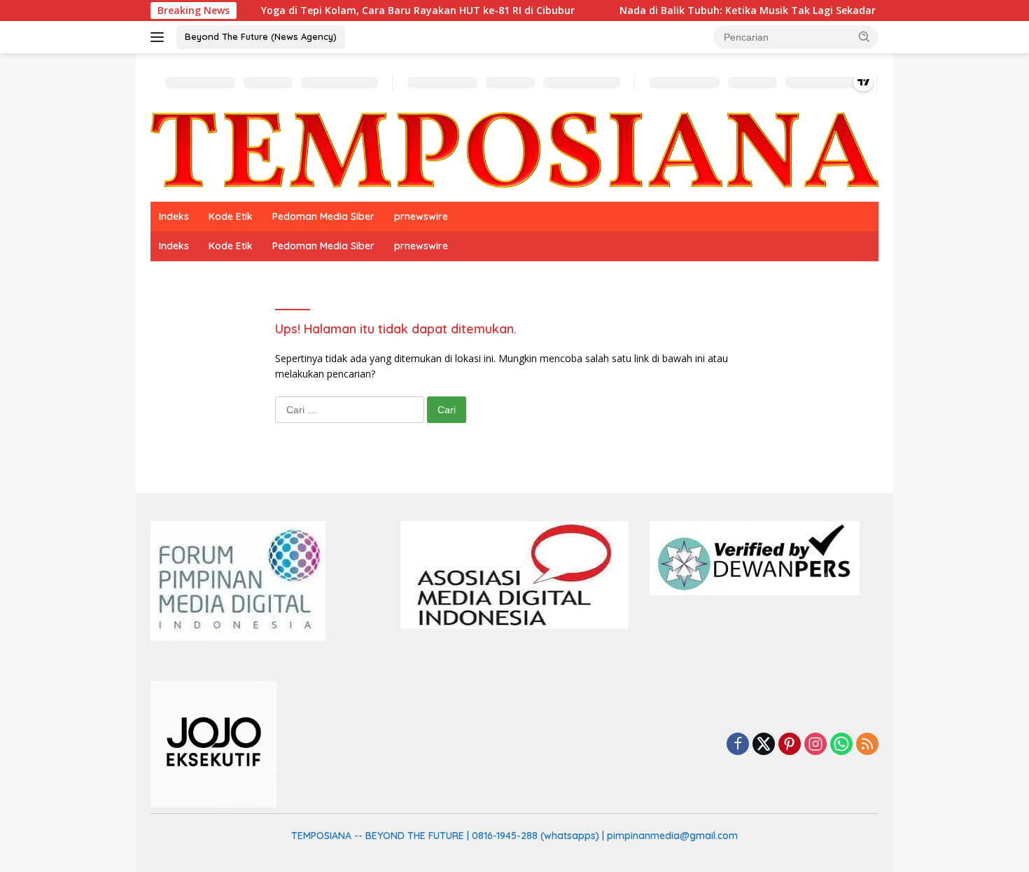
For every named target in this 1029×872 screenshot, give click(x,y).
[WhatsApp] (841, 745)
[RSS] (867, 745)
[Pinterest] (789, 745)
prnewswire (421, 216)
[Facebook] (738, 745)
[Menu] (159, 37)
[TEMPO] (514, 148)
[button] (864, 36)
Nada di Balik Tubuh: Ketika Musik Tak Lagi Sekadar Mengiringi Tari (761, 10)
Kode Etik (231, 216)
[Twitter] (763, 745)
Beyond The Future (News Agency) (261, 36)
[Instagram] (815, 745)
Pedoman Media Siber (323, 216)
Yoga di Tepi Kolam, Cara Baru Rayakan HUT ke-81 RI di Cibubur (393, 10)
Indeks (174, 216)
